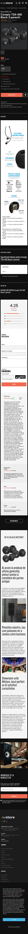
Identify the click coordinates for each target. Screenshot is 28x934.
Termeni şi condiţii (5, 854)
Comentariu (4, 357)
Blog (2, 861)
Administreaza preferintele (14, 927)
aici (8, 836)
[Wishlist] (23, 3)
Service (3, 850)
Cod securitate (5, 374)
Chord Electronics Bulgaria (7, 867)
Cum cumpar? (4, 875)
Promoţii (3, 852)
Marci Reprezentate (5, 865)
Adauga (14, 384)
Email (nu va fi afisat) (7, 351)
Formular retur (4, 879)
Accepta (14, 919)
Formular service (5, 881)
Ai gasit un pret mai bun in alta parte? (11, 89)
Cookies (3, 857)
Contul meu (3, 877)
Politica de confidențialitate (7, 859)
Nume (3, 344)
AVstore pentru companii (6, 848)
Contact (3, 863)
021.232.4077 (6, 841)
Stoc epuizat (6, 76)
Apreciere (4, 369)
